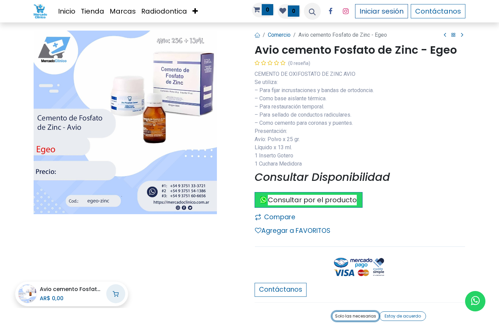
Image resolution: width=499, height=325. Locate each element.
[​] (445, 35)
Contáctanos (438, 11)
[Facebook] (330, 11)
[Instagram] (345, 11)
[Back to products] (453, 35)
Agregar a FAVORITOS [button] (295, 230)
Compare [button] (279, 217)
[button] (312, 11)
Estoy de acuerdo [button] (403, 316)
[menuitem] (66, 11)
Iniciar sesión (381, 11)
